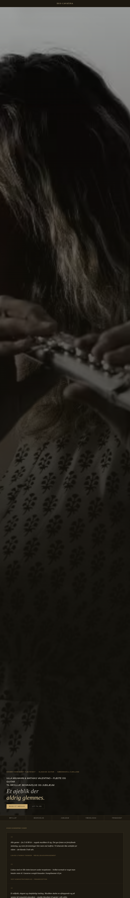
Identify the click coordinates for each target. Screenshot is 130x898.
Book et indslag (17, 806)
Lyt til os (37, 806)
